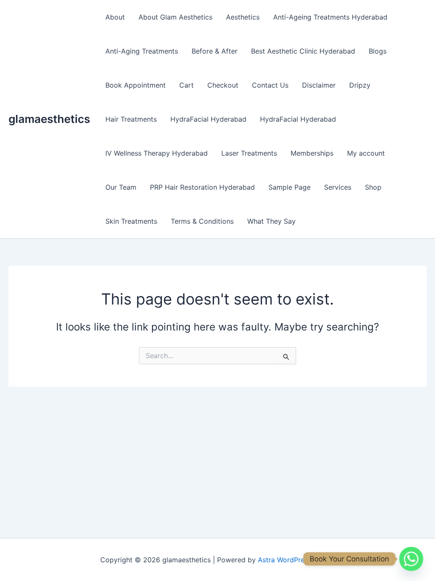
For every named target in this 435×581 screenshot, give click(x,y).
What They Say (271, 221)
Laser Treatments (249, 153)
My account (366, 153)
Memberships (312, 153)
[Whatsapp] (411, 558)
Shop (373, 187)
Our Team (120, 187)
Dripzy (359, 85)
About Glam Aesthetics (175, 17)
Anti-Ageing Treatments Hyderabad (330, 17)
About (115, 17)
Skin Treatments (131, 221)
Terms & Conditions (202, 221)
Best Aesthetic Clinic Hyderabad (303, 51)
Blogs (378, 51)
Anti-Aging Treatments (141, 51)
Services (337, 187)
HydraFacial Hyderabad (208, 119)
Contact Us (270, 85)
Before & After (214, 51)
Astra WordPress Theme (296, 559)
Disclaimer (319, 85)
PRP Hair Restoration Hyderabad (202, 187)
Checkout (222, 85)
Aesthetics (243, 17)
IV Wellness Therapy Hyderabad (156, 153)
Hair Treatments (131, 119)
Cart (186, 85)
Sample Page (289, 187)
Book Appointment (135, 85)
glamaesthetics (49, 118)
